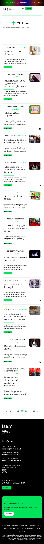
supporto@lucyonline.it (11, 460)
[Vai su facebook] (8, 441)
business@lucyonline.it (11, 449)
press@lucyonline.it (10, 454)
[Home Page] (8, 9)
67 (18, 411)
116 (33, 411)
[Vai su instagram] (3, 441)
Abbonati (28, 8)
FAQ (38, 529)
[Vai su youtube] (12, 441)
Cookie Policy (9, 529)
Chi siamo (6, 526)
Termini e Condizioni (19, 526)
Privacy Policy (36, 526)
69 (26, 411)
